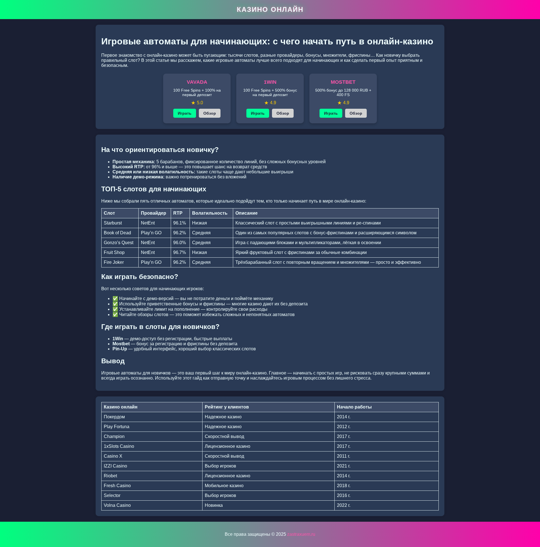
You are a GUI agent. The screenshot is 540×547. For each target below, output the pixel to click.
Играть (185, 113)
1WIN (270, 82)
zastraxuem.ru (301, 534)
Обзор (209, 113)
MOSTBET (343, 82)
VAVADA (197, 82)
